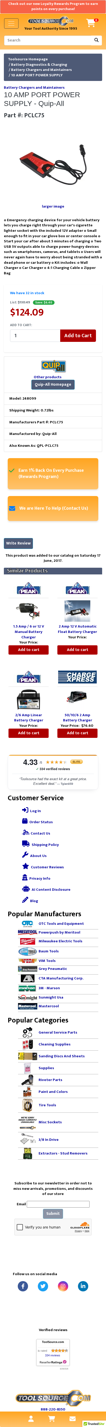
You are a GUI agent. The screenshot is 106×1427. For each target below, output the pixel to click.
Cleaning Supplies (54, 1044)
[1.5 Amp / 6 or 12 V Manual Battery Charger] (28, 611)
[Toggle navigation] (11, 23)
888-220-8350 (53, 1409)
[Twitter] (43, 1286)
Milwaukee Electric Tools (60, 941)
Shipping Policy (45, 845)
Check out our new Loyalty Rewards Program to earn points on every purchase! (53, 6)
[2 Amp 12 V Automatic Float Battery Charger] (77, 611)
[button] (96, 1401)
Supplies (46, 1068)
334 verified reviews (53, 769)
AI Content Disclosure (50, 889)
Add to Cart (78, 335)
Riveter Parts (50, 1080)
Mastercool (49, 1006)
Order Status (41, 822)
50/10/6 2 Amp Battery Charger (77, 718)
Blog (33, 901)
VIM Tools (47, 961)
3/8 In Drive (49, 1139)
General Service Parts (58, 1032)
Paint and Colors (53, 1091)
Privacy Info (39, 878)
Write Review (18, 543)
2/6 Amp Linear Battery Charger (28, 718)
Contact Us (40, 833)
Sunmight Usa (51, 997)
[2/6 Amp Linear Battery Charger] (28, 699)
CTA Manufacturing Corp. (61, 978)
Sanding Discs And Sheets (62, 1056)
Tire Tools (47, 1105)
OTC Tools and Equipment (61, 923)
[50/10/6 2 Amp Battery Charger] (77, 699)
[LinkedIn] (83, 1286)
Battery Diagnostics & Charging (39, 64)
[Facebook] (23, 1286)
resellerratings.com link (53, 1362)
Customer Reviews (47, 867)
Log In (35, 811)
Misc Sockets (50, 1122)
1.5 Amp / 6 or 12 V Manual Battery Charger (28, 631)
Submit (53, 1213)
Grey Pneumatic (53, 969)
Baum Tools (49, 951)
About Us (38, 856)
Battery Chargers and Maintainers (41, 70)
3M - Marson (49, 988)
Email (21, 1204)
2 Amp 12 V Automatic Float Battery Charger (77, 629)
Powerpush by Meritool (59, 932)
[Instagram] (63, 1286)
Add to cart (28, 649)
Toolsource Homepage (28, 59)
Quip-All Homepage (53, 384)
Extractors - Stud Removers (63, 1153)
